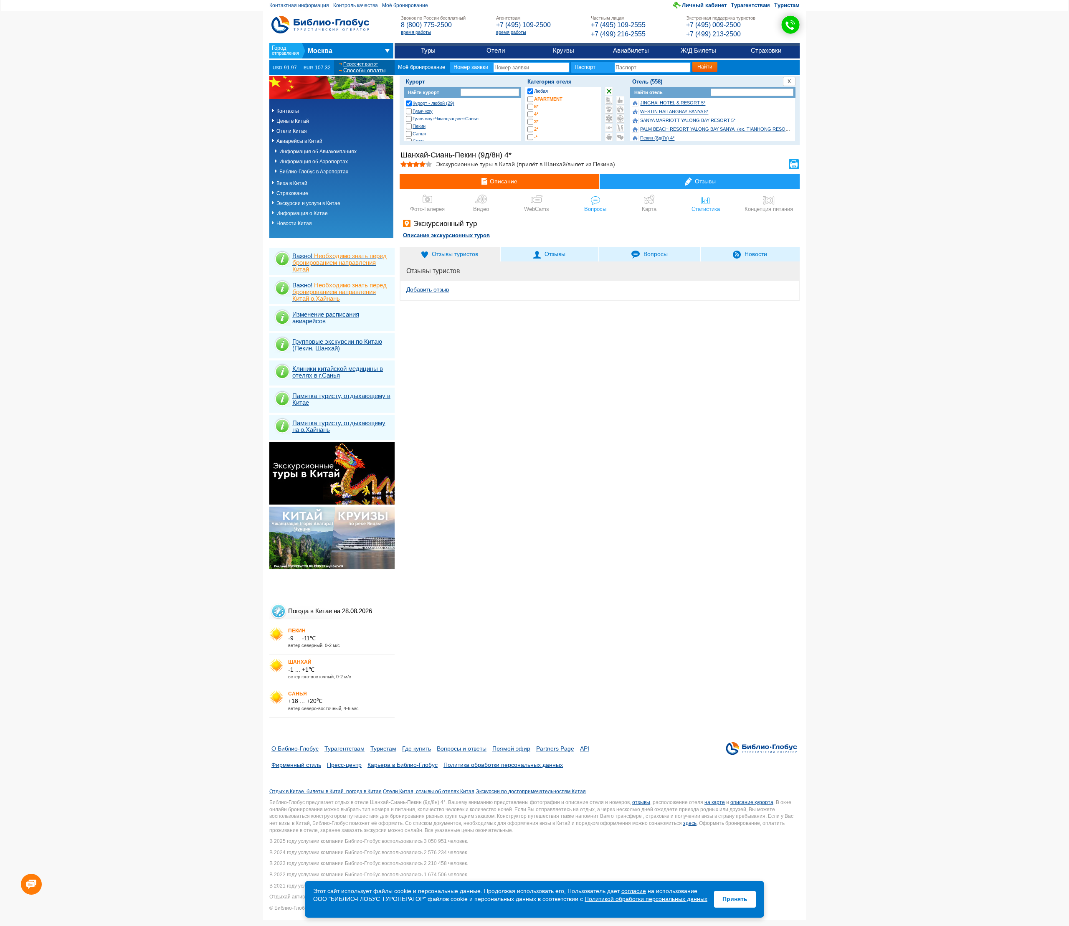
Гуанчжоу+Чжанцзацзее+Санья (446, 118)
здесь (690, 823)
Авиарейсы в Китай (299, 141)
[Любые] (609, 91)
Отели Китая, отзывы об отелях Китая (428, 791)
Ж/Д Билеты (698, 50)
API (584, 748)
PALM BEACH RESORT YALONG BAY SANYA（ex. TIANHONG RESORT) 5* (719, 129)
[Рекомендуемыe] (620, 100)
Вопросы (595, 209)
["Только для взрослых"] (609, 128)
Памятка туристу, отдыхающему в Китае (341, 399)
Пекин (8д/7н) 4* (657, 138)
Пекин (419, 126)
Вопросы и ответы (461, 748)
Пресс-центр (344, 764)
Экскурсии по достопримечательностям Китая (531, 791)
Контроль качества (355, 5)
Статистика (706, 209)
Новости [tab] (756, 254)
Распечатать (794, 164)
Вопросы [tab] (655, 254)
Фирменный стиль (296, 764)
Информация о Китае (302, 213)
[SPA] (609, 109)
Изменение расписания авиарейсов (325, 318)
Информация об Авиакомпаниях (318, 152)
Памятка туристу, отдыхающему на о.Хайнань (338, 426)
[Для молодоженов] (620, 137)
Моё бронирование (405, 5)
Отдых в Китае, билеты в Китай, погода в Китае (325, 791)
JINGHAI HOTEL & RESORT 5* (672, 103)
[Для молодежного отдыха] (620, 128)
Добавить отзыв (427, 289)
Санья (419, 133)
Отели (495, 50)
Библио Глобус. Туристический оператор (320, 24)
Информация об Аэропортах (313, 162)
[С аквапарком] (609, 100)
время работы (416, 32)
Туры (428, 50)
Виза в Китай (291, 183)
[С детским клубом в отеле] (620, 109)
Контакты (287, 111)
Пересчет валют (360, 63)
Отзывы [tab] (555, 254)
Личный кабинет (704, 5)
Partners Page (555, 748)
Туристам (787, 5)
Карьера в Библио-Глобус (402, 764)
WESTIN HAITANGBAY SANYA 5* (674, 111)
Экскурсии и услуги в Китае (308, 203)
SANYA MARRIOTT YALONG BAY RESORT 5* (687, 120)
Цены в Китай (292, 121)
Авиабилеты (631, 50)
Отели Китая (291, 131)
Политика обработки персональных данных (503, 764)
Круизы (563, 50)
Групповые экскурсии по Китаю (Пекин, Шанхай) (337, 345)
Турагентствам (750, 5)
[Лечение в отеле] (609, 118)
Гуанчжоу (423, 111)
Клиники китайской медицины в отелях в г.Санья (337, 372)
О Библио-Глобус (295, 748)
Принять (734, 899)
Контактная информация (299, 5)
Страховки (766, 50)
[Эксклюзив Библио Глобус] (620, 118)
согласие (633, 891)
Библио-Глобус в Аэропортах (313, 172)
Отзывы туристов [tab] (455, 254)
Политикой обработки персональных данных (646, 899)
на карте (714, 802)
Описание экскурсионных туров (446, 235)
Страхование (292, 193)
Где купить (416, 748)
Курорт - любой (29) (433, 103)
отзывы (641, 802)
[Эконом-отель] (609, 137)
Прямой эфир (511, 748)
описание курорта (751, 802)
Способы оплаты (364, 70)
